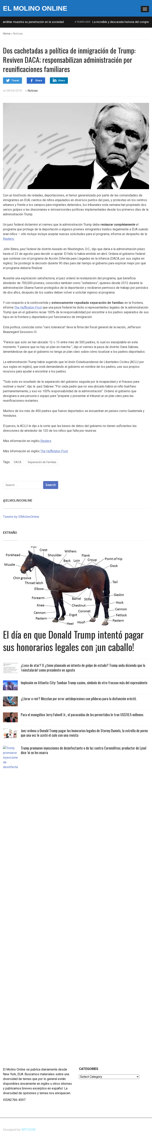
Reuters (45, 441)
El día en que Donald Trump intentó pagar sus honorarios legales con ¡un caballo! (73, 640)
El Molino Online (35, 8)
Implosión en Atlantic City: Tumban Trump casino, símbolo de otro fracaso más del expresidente (84, 682)
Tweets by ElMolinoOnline (21, 517)
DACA (17, 462)
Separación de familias (42, 462)
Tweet (15, 80)
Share (38, 80)
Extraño (10, 533)
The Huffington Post (28, 307)
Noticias (33, 90)
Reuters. (8, 239)
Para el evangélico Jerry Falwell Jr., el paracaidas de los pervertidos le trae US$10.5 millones (82, 714)
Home (6, 33)
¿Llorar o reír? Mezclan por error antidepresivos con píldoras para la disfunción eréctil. (79, 698)
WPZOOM (28, 1130)
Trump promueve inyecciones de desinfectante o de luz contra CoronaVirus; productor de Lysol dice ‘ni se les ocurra (83, 750)
